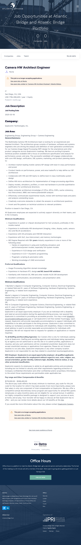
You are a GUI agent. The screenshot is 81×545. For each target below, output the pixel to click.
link (62, 400)
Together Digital (51, 528)
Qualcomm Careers (65, 404)
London (45, 498)
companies (8, 56)
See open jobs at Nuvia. (19, 81)
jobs (18, 56)
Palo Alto (45, 496)
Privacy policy (35, 449)
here (68, 319)
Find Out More (40, 477)
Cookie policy (46, 449)
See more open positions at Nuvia (40, 430)
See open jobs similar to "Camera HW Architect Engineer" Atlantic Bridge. (36, 84)
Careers (45, 531)
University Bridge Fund (8, 518)
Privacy (57, 531)
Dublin (44, 501)
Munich (44, 503)
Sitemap (51, 531)
